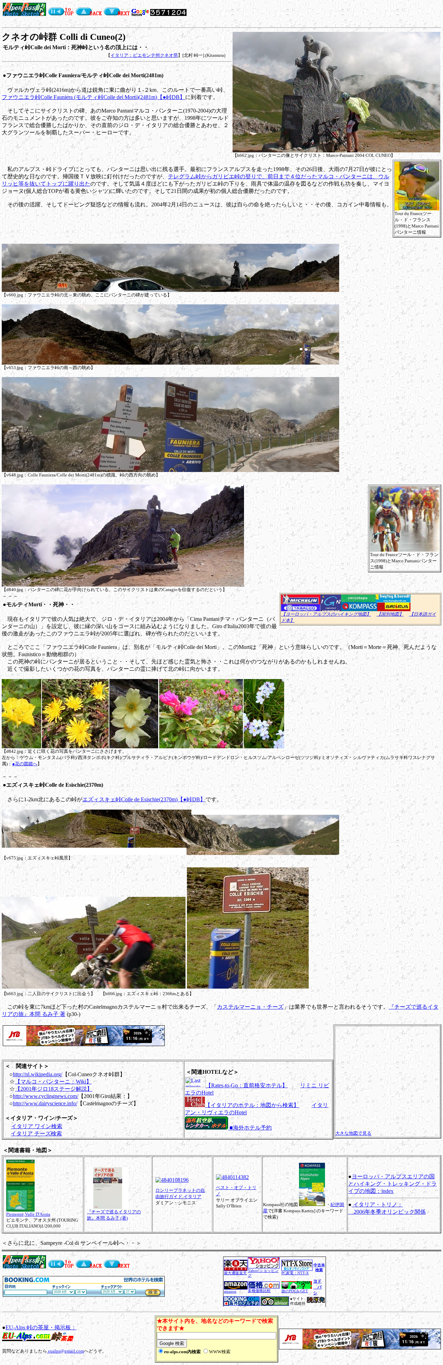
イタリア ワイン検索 (36, 1126)
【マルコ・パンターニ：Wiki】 (53, 1082)
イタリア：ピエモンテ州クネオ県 (144, 55)
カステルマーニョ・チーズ (250, 1007)
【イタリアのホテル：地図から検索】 (252, 1105)
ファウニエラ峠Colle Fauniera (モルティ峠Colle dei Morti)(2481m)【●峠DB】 (93, 97)
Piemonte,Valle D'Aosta (28, 1214)
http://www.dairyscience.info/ (45, 1103)
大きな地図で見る (353, 1133)
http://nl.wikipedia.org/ (37, 1074)
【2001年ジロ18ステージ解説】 (53, 1089)
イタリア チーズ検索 (36, 1133)
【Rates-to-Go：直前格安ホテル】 (247, 1085)
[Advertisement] (269, 13)
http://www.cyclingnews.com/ (45, 1096)
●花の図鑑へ (24, 763)
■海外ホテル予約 (250, 1128)
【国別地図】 (390, 614)
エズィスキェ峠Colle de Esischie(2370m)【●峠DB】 (144, 799)
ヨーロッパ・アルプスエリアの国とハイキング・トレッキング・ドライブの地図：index (392, 1184)
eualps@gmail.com (65, 1351)
